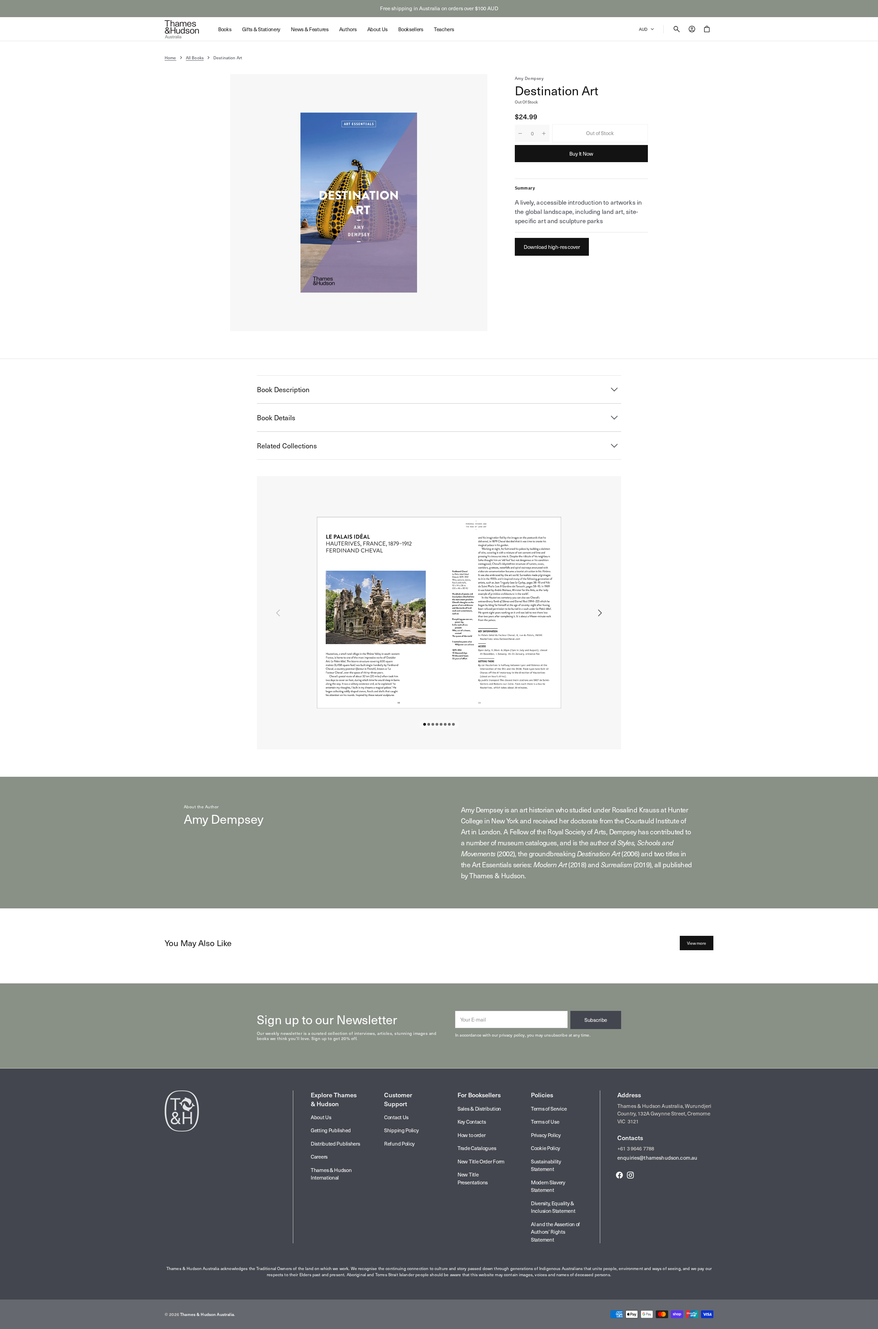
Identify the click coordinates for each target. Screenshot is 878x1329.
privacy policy (512, 1035)
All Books (195, 57)
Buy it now (581, 153)
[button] (676, 29)
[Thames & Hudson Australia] (182, 29)
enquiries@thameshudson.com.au (657, 1157)
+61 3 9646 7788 (635, 1148)
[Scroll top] (869, 1320)
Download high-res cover (552, 246)
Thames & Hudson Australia (207, 1314)
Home (170, 57)
